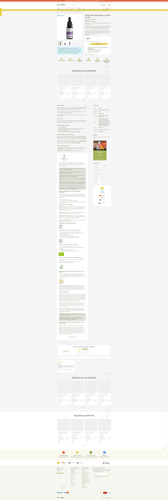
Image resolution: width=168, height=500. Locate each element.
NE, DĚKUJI (84, 254)
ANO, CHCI (84, 251)
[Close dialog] (92, 239)
